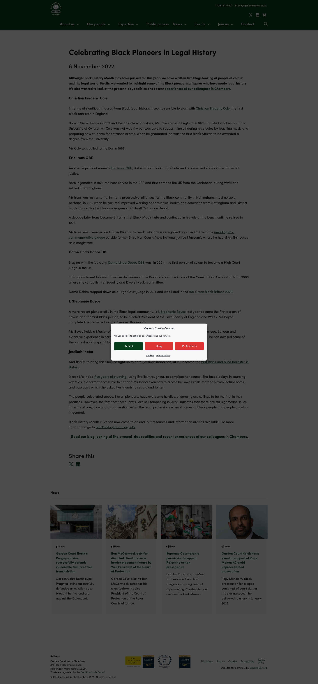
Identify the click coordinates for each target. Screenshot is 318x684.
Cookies (150, 355)
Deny (159, 346)
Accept (128, 346)
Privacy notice (163, 355)
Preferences (189, 346)
